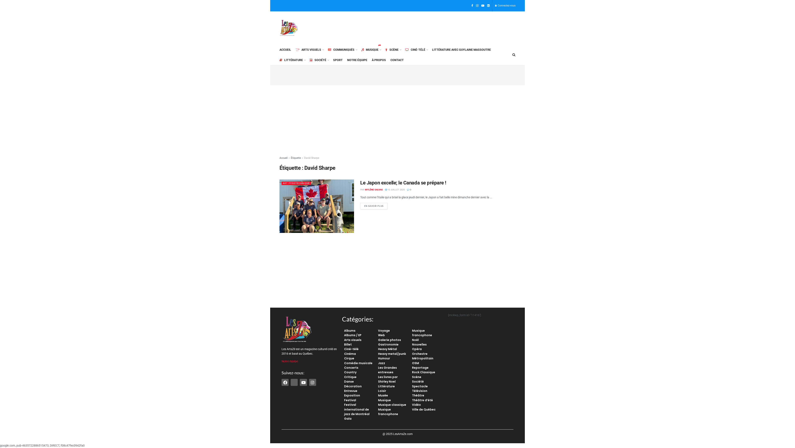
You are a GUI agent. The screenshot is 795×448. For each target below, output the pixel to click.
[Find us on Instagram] (477, 6)
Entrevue (350, 391)
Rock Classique (423, 372)
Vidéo (416, 405)
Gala (348, 419)
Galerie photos (389, 340)
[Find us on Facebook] (472, 6)
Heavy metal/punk (392, 354)
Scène (394, 49)
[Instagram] (312, 382)
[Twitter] (294, 382)
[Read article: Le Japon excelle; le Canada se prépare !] (316, 206)
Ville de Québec (424, 409)
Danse (349, 381)
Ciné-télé (418, 49)
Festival (350, 400)
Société (320, 60)
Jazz (381, 363)
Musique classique (392, 405)
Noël (415, 340)
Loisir (382, 391)
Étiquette (296, 158)
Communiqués (343, 49)
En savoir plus (376, 205)
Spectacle (420, 386)
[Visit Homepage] (288, 28)
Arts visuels (311, 49)
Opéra (417, 349)
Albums (349, 331)
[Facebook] (285, 382)
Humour (384, 358)
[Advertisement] (440, 27)
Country (350, 372)
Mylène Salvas (374, 189)
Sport (338, 60)
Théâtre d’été (422, 400)
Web (381, 335)
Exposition (352, 395)
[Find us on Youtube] (482, 6)
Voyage (384, 331)
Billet (348, 344)
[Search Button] (514, 55)
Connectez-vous (506, 5)
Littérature (293, 60)
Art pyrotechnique (296, 183)
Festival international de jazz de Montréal (357, 409)
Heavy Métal (387, 349)
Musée (383, 395)
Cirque (349, 358)
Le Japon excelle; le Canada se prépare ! (403, 183)
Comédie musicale (358, 363)
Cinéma (350, 354)
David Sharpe (311, 158)
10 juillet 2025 (396, 189)
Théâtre (418, 395)
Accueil (285, 49)
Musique (372, 49)
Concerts (351, 368)
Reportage (420, 368)
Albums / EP (352, 335)
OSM (415, 363)
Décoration (353, 386)
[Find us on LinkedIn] (488, 6)
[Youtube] (303, 382)
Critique (350, 377)
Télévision (419, 391)
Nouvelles (419, 344)
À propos (379, 60)
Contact (397, 60)
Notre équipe (357, 60)
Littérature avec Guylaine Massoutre (461, 49)
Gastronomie (388, 344)
